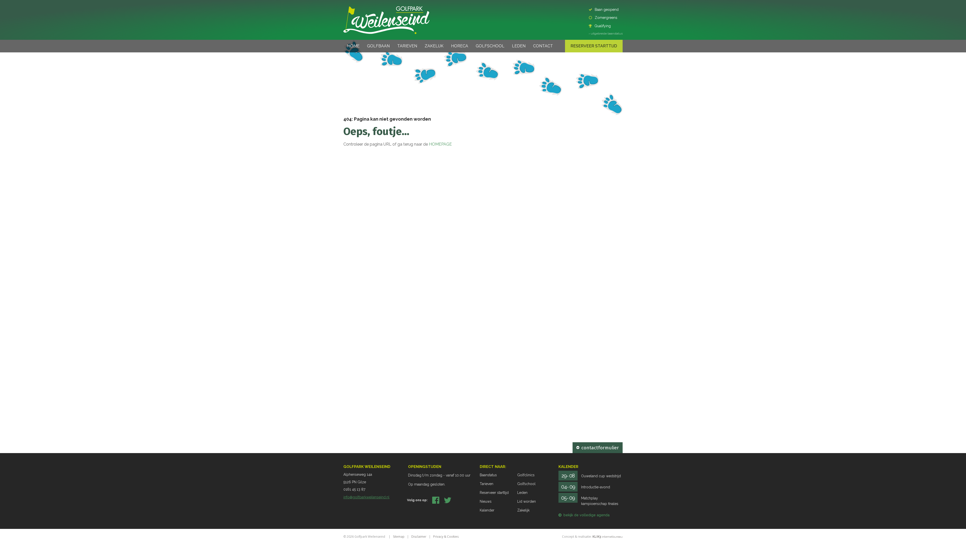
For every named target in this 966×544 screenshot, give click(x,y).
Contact (543, 46)
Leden (519, 46)
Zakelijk (434, 46)
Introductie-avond (595, 487)
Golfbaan (378, 46)
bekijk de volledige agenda (587, 515)
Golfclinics (526, 475)
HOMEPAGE (440, 144)
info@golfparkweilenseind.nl (366, 497)
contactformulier (600, 448)
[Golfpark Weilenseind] (386, 19)
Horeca (459, 46)
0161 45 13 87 (354, 489)
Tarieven (407, 46)
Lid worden (526, 501)
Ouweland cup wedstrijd (601, 476)
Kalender (487, 510)
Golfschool (490, 46)
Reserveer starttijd (594, 46)
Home (353, 46)
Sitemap (399, 536)
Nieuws (486, 501)
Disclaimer (418, 536)
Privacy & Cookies (446, 536)
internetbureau (607, 536)
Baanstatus (488, 475)
